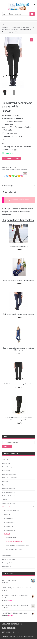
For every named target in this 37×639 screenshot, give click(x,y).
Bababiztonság (7, 467)
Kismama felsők (8, 518)
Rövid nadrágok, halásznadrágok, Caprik (17, 545)
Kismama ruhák (8, 526)
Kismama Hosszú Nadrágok (18, 169)
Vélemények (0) (7, 186)
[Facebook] (4, 176)
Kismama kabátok (9, 522)
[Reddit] (10, 176)
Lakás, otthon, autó (8, 559)
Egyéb (4, 485)
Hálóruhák (7, 514)
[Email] (15, 176)
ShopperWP (30, 636)
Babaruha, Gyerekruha (9, 478)
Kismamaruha (16, 27)
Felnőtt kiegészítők (8, 488)
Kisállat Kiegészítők (8, 503)
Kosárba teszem (11, 158)
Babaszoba (5, 481)
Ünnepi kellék (6, 566)
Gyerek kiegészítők (8, 492)
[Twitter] (7, 176)
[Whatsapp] (13, 176)
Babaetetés (6, 470)
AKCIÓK (5, 459)
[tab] (18, 186)
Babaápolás (6, 463)
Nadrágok (26, 27)
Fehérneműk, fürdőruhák (11, 510)
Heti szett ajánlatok (8, 496)
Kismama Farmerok (12, 537)
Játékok (4, 499)
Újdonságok (7, 573)
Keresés (7, 446)
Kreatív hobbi (6, 555)
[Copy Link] (18, 176)
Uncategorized (7, 563)
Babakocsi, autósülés (9, 474)
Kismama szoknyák (9, 530)
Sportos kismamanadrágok (14, 549)
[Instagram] (21, 176)
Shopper (21, 636)
